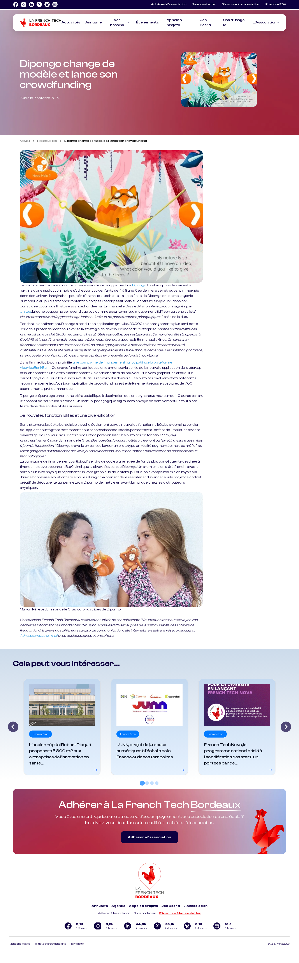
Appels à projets (143, 906)
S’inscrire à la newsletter (241, 4)
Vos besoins (117, 22)
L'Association (264, 22)
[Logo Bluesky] (47, 4)
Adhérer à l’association (168, 4)
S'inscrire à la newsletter (180, 913)
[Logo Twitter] (39, 4)
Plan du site (76, 943)
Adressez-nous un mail (38, 636)
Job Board (170, 906)
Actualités (71, 22)
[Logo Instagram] (23, 4)
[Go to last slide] (13, 727)
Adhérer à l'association (114, 913)
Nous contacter (204, 4)
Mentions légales (19, 943)
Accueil (25, 141)
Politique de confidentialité (49, 943)
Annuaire (93, 22)
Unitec (25, 312)
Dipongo (139, 285)
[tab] (142, 782)
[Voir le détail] (62, 727)
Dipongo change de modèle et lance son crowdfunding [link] (105, 141)
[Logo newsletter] (55, 4)
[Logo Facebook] (15, 4)
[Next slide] (286, 727)
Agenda (118, 906)
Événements (147, 22)
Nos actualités (47, 141)
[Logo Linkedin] (31, 4)
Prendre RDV (276, 4)
